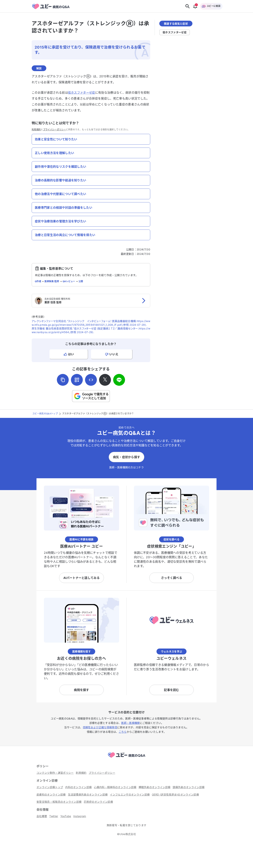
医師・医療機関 (130, 722)
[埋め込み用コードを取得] (91, 380)
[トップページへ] (126, 758)
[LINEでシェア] (119, 380)
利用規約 (36, 129)
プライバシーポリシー (54, 129)
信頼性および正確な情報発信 (100, 727)
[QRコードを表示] (77, 380)
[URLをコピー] (63, 380)
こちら (123, 731)
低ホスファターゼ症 (81, 92)
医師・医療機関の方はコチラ (126, 467)
